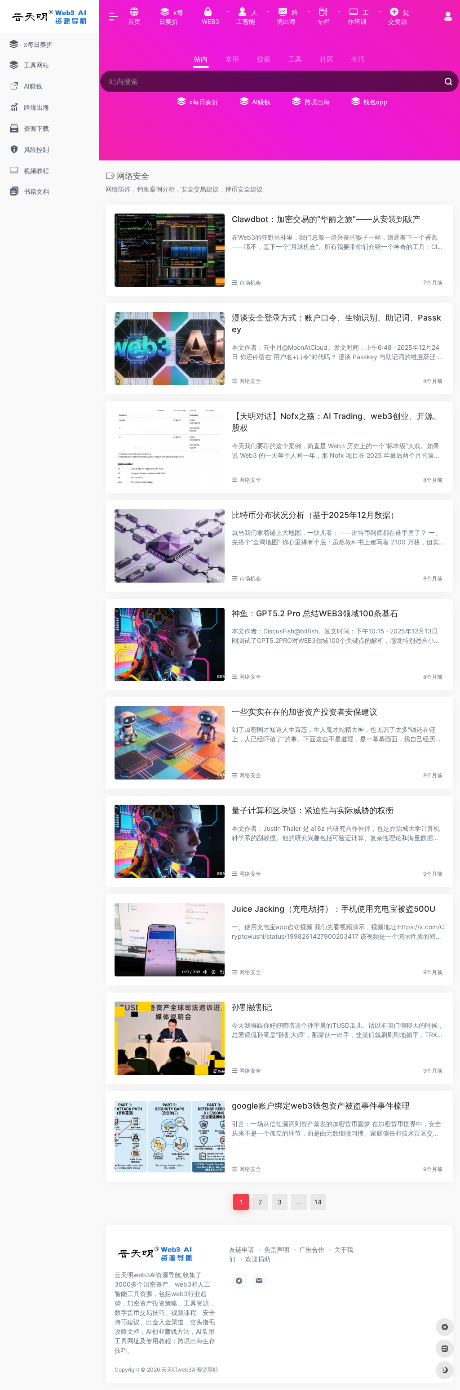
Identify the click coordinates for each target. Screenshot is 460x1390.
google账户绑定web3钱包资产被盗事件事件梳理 (321, 1105)
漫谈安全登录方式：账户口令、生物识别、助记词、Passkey (336, 323)
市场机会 (250, 282)
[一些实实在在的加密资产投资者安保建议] (170, 743)
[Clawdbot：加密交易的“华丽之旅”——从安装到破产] (170, 250)
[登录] (448, 17)
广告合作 (311, 1249)
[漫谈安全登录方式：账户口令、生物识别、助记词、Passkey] (170, 348)
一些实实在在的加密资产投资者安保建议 (304, 712)
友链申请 (241, 1249)
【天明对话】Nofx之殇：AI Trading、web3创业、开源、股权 (336, 421)
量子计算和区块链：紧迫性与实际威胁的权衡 (313, 810)
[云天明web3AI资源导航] (155, 1256)
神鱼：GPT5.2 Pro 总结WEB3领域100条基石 (315, 613)
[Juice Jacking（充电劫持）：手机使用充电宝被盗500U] (170, 939)
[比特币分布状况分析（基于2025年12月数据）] (170, 546)
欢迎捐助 (257, 1259)
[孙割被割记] (170, 1038)
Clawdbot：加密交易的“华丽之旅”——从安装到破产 (326, 219)
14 (318, 1202)
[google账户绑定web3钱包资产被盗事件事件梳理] (170, 1136)
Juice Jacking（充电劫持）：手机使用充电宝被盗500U (333, 908)
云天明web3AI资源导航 (189, 1369)
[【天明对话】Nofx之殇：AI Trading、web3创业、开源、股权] (170, 447)
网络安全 (250, 381)
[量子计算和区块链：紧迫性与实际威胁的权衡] (170, 841)
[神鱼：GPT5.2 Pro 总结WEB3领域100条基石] (170, 644)
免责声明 (276, 1249)
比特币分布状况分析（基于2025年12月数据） (315, 515)
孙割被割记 (252, 1007)
